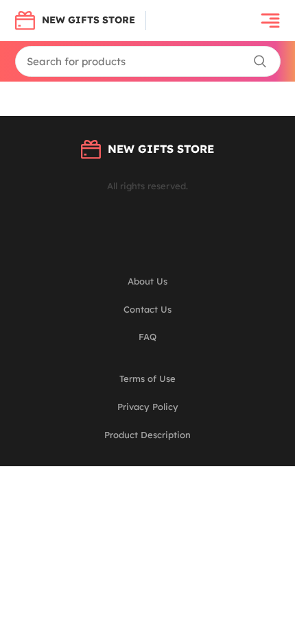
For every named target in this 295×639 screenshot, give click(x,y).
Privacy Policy (147, 406)
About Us (147, 281)
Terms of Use (147, 378)
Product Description (147, 434)
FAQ (147, 336)
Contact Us (147, 309)
